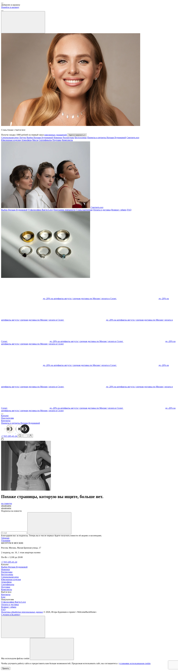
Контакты (5, 420)
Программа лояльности (64, 210)
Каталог (5, 415)
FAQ (129, 210)
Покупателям (7, 418)
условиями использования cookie (134, 663)
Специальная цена (10, 137)
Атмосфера (26, 140)
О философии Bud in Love (40, 210)
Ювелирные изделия (11, 140)
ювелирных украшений (55, 135)
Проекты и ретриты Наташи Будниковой (106, 137)
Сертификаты (45, 140)
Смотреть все (133, 137)
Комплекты (67, 140)
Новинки (58, 137)
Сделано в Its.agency (10, 614)
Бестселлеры (81, 137)
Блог (3, 597)
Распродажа (68, 137)
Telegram (5, 538)
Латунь (22, 137)
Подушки (56, 140)
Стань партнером (84, 210)
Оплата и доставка (102, 210)
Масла (35, 140)
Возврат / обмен (118, 210)
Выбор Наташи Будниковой (40, 137)
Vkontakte (5, 540)
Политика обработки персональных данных (22, 612)
